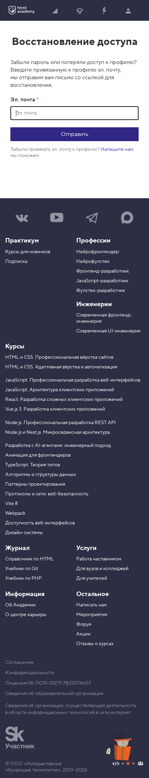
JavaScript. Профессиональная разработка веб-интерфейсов (72, 380)
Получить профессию (80, 10)
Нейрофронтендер (97, 252)
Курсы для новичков (27, 252)
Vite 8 (11, 504)
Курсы (14, 346)
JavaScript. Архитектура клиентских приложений (59, 390)
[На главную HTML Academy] (22, 10)
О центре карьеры (25, 615)
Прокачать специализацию (104, 10)
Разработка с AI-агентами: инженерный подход (58, 445)
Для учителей (91, 578)
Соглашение (19, 662)
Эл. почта (23, 99)
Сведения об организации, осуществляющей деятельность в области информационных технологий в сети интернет (71, 709)
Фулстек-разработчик (100, 290)
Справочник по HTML (29, 559)
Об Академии (20, 605)
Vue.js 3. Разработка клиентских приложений (55, 409)
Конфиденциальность (29, 673)
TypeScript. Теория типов (32, 465)
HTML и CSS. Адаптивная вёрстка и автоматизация (61, 367)
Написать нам (91, 605)
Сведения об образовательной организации (54, 693)
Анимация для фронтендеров (38, 455)
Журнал (17, 548)
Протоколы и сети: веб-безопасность (46, 494)
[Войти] (128, 10)
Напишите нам (116, 149)
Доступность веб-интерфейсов (40, 523)
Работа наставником (98, 559)
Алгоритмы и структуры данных (40, 475)
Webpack (15, 513)
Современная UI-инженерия (108, 331)
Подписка (16, 261)
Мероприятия (91, 615)
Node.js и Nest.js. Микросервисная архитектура (57, 432)
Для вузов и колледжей (102, 569)
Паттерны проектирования (35, 484)
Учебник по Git (21, 569)
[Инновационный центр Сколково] (20, 737)
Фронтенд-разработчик (102, 271)
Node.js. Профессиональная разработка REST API (60, 423)
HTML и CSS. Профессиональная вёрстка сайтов (59, 357)
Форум (83, 624)
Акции (83, 634)
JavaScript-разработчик (102, 281)
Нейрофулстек (92, 261)
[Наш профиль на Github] (128, 764)
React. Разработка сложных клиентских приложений (64, 399)
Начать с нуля (55, 10)
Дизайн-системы (24, 533)
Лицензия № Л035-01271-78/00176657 (48, 683)
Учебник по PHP (23, 578)
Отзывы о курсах (95, 644)
